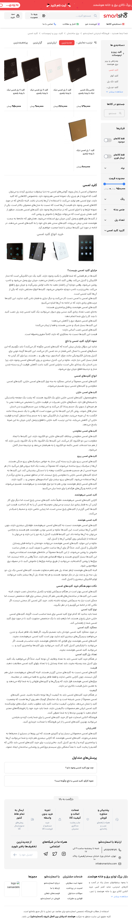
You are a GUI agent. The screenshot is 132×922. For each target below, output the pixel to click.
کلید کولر (114, 75)
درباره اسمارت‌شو (52, 883)
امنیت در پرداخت (74, 888)
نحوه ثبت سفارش (74, 883)
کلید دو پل (113, 87)
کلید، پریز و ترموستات (52, 33)
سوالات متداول (75, 893)
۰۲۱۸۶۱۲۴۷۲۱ (110, 850)
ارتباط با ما (55, 888)
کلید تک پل (112, 81)
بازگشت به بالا (66, 799)
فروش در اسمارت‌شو (50, 898)
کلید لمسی (113, 70)
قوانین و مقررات (74, 898)
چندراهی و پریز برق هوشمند (111, 62)
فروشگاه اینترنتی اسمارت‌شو (96, 33)
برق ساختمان (73, 33)
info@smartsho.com (106, 863)
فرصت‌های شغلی (52, 893)
